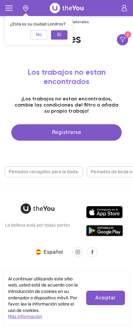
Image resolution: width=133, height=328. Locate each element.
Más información (25, 316)
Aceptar (105, 298)
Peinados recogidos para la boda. (44, 171)
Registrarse (66, 132)
